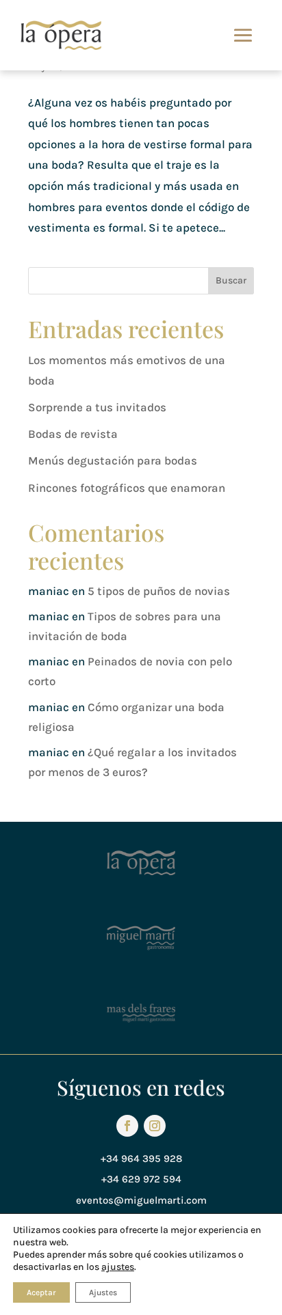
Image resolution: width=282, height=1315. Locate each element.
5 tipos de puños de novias (159, 591)
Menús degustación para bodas (112, 460)
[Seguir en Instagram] (155, 1126)
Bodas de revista (73, 434)
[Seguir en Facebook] (127, 1126)
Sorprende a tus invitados (97, 407)
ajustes (117, 1267)
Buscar (231, 280)
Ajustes (103, 1292)
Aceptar (41, 1292)
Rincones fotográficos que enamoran (126, 488)
